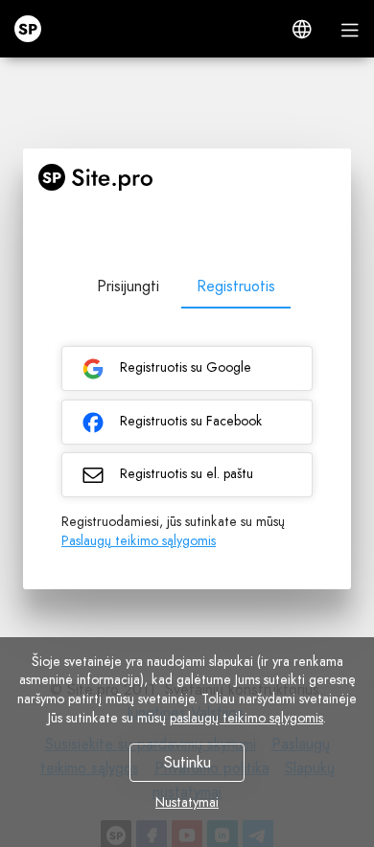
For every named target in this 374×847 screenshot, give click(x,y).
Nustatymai (187, 802)
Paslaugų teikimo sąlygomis (138, 540)
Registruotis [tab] (236, 286)
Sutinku (187, 762)
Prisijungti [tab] (128, 286)
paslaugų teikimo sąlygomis (246, 717)
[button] (302, 28)
